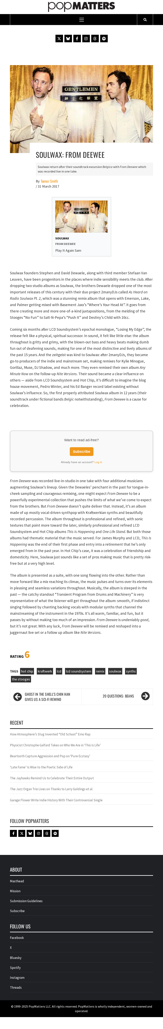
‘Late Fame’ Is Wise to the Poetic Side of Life (41, 767)
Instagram (17, 977)
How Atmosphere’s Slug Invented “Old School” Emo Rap (50, 734)
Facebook (17, 938)
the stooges (21, 679)
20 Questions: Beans (118, 696)
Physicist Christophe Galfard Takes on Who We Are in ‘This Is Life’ (55, 745)
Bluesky (15, 958)
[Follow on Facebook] (77, 38)
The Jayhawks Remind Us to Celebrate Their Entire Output (52, 778)
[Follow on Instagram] (86, 38)
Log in (98, 462)
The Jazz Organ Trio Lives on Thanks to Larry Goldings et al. (51, 789)
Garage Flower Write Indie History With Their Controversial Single (56, 800)
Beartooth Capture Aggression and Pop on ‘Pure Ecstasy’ (50, 756)
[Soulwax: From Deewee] (81, 109)
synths (131, 671)
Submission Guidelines (26, 901)
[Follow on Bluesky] (68, 38)
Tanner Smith (49, 181)
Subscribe (81, 452)
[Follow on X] (59, 38)
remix (100, 671)
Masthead (17, 881)
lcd (59, 671)
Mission (15, 891)
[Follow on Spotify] (104, 38)
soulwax (115, 671)
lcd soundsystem (78, 671)
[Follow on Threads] (95, 38)
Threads (16, 987)
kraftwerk (45, 671)
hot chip (27, 671)
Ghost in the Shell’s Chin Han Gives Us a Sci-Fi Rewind (47, 697)
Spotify (15, 967)
